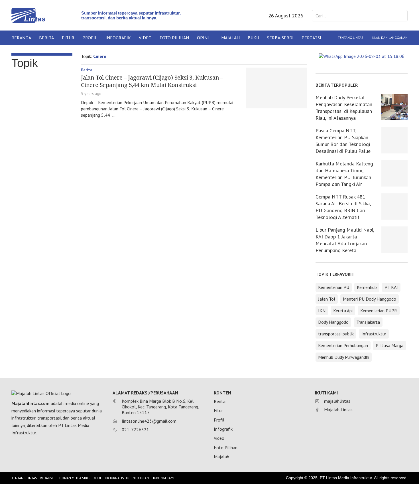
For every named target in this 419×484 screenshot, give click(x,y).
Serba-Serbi (280, 37)
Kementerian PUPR (378, 310)
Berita (46, 37)
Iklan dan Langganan (389, 37)
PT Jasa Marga (389, 345)
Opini (203, 37)
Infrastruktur (373, 334)
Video (145, 37)
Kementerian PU (333, 287)
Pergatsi (311, 37)
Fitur (68, 37)
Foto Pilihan (174, 37)
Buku (253, 37)
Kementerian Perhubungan (343, 345)
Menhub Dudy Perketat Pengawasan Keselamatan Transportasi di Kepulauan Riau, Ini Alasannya (344, 107)
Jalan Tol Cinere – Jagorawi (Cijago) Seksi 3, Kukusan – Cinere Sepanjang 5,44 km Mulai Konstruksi (152, 81)
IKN (322, 310)
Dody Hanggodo (333, 322)
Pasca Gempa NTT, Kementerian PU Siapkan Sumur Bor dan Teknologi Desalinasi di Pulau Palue (343, 140)
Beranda (21, 37)
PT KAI (391, 287)
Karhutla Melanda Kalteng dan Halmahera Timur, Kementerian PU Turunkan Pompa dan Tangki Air (344, 173)
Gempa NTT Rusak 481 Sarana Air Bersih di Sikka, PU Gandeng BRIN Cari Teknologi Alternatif (343, 206)
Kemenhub (367, 287)
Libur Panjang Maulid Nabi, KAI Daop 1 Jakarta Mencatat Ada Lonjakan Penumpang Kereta (345, 240)
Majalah (230, 37)
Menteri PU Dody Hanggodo (369, 299)
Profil (89, 37)
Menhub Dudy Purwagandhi (343, 357)
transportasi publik (336, 334)
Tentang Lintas (350, 37)
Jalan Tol (326, 299)
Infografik (118, 37)
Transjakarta (368, 322)
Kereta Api (343, 310)
